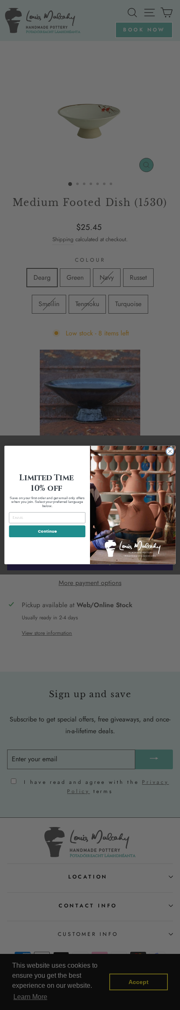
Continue (47, 531)
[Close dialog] (170, 451)
